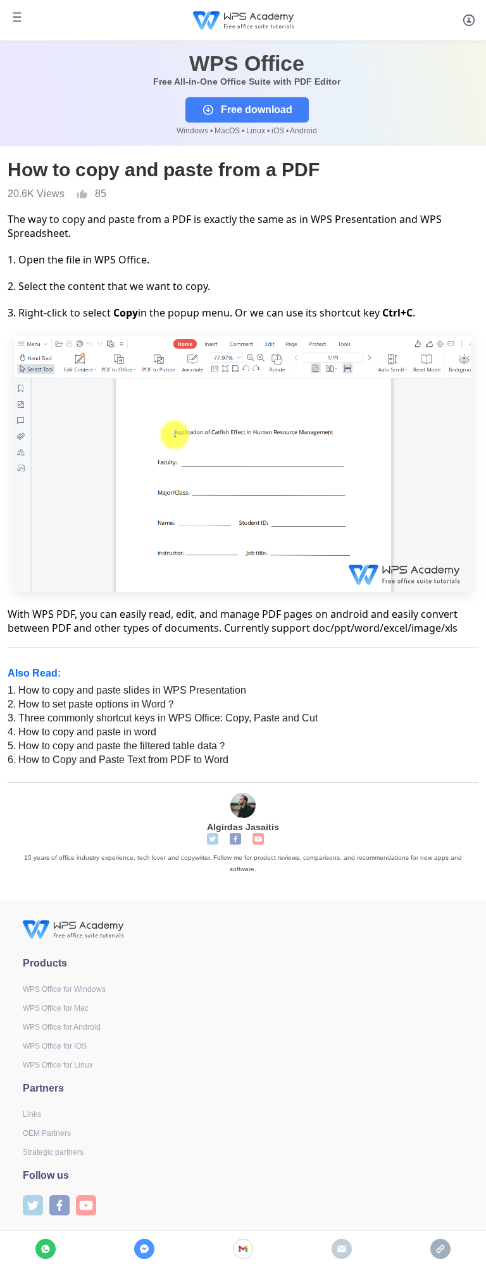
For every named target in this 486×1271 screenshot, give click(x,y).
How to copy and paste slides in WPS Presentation (127, 690)
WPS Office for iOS (55, 1046)
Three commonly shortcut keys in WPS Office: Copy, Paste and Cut (163, 718)
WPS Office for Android (62, 1027)
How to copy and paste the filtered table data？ (117, 745)
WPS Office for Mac (56, 1008)
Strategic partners (53, 1152)
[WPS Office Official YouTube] (258, 839)
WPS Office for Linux (58, 1065)
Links (32, 1114)
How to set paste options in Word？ (92, 704)
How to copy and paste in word (82, 731)
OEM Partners (47, 1133)
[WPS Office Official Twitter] (212, 839)
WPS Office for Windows (64, 989)
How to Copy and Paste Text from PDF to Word (118, 759)
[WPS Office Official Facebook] (235, 839)
